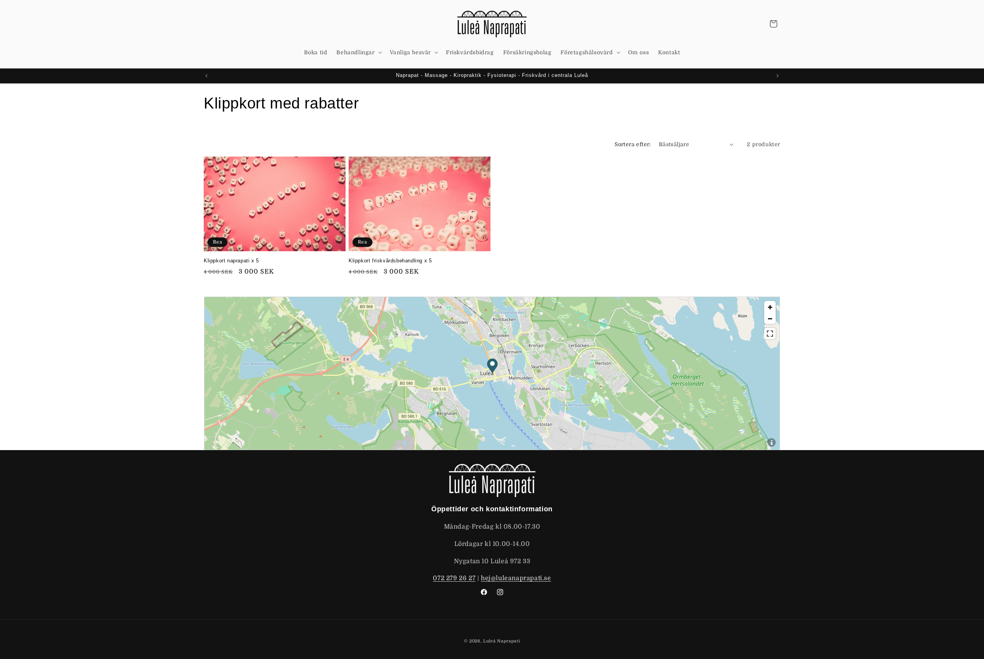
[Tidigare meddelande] (206, 75)
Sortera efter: (633, 144)
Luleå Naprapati (501, 641)
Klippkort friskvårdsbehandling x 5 (390, 261)
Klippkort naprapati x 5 (231, 261)
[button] (358, 52)
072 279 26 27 (454, 578)
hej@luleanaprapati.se (516, 578)
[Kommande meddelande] (777, 75)
